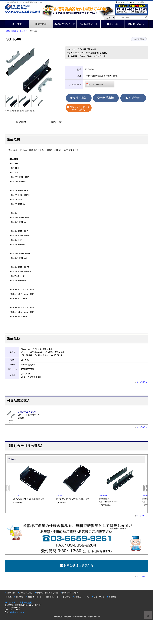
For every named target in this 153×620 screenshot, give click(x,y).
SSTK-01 (16, 495)
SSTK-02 (60, 495)
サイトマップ (122, 2)
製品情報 (42, 24)
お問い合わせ (137, 24)
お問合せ (143, 2)
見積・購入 (79, 97)
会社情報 (113, 24)
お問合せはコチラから (78, 565)
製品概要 (21, 122)
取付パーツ (24, 31)
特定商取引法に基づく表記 (47, 593)
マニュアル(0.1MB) (96, 84)
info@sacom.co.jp (17, 612)
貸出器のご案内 (25, 593)
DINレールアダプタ (27, 411)
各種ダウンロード (66, 24)
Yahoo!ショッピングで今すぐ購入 (79, 108)
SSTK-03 (103, 495)
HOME (18, 24)
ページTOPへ (141, 382)
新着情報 (112, 597)
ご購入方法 (10, 593)
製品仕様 (56, 122)
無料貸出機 (107, 97)
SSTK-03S (146, 495)
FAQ (133, 2)
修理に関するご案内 (70, 593)
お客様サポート (90, 24)
